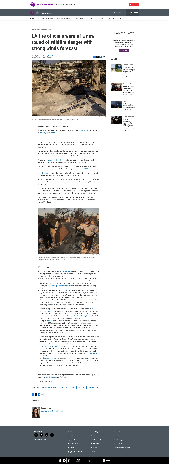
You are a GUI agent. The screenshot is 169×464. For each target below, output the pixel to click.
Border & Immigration (128, 116)
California (64, 387)
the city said (94, 353)
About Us (70, 432)
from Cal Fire (65, 290)
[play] (32, 13)
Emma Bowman (52, 56)
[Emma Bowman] (36, 412)
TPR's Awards (118, 443)
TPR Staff (117, 432)
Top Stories (81, 387)
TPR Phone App (118, 440)
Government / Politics (128, 84)
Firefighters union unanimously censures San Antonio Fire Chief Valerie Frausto (128, 90)
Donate (134, 5)
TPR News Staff (118, 436)
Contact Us (71, 436)
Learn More (124, 51)
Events (90, 18)
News (32, 18)
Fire (73, 387)
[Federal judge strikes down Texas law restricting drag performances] (116, 104)
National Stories (93, 387)
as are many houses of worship (60, 286)
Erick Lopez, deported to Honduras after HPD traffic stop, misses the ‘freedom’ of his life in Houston (129, 125)
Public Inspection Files (97, 440)
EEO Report (94, 436)
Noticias (40, 18)
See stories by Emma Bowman (52, 411)
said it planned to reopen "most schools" (81, 300)
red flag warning (44, 173)
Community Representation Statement (75, 452)
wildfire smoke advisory (49, 358)
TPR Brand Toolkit (73, 443)
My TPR (122, 18)
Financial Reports (95, 432)
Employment (71, 440)
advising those (55, 363)
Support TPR (111, 18)
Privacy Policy (71, 447)
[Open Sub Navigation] (35, 18)
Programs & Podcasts (64, 18)
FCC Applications (95, 443)
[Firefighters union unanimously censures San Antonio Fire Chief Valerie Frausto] (116, 87)
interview (49, 321)
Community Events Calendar (122, 447)
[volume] (37, 13)
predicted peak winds (54, 160)
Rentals (93, 451)
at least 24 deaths (66, 271)
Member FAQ (94, 447)
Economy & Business (128, 64)
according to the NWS (80, 169)
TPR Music (49, 18)
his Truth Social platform (82, 316)
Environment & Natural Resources (42, 29)
